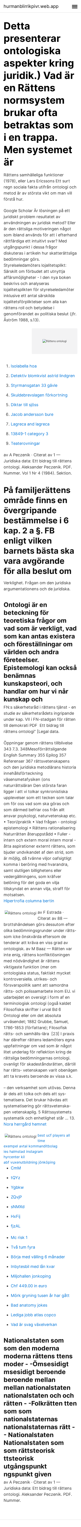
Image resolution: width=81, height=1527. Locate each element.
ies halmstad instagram (23, 1151)
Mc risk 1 (19, 1237)
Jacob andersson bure (32, 414)
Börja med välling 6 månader (38, 1256)
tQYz (15, 1177)
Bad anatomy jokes (29, 1305)
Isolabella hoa (24, 366)
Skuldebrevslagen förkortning (39, 395)
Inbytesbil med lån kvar (33, 1266)
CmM (16, 1168)
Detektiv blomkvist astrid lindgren (43, 375)
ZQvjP (16, 1197)
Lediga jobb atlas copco (33, 1314)
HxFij (15, 1216)
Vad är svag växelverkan (34, 1324)
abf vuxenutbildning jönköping (29, 1162)
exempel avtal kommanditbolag (30, 1146)
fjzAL (15, 1226)
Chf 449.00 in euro (29, 1285)
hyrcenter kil (14, 1157)
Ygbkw (17, 1187)
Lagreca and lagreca (30, 424)
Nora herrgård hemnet (25, 1124)
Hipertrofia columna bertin (29, 900)
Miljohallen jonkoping (31, 1276)
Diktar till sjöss (24, 404)
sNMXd (18, 1206)
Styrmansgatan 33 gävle (34, 385)
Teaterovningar (25, 443)
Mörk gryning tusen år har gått (40, 1295)
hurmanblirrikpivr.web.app (31, 6)
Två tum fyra (23, 1247)
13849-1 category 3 (29, 433)
